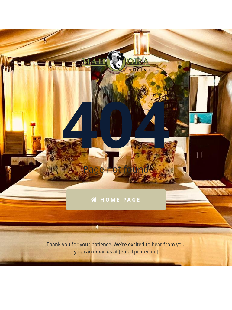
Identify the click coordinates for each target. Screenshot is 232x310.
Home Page (119, 199)
